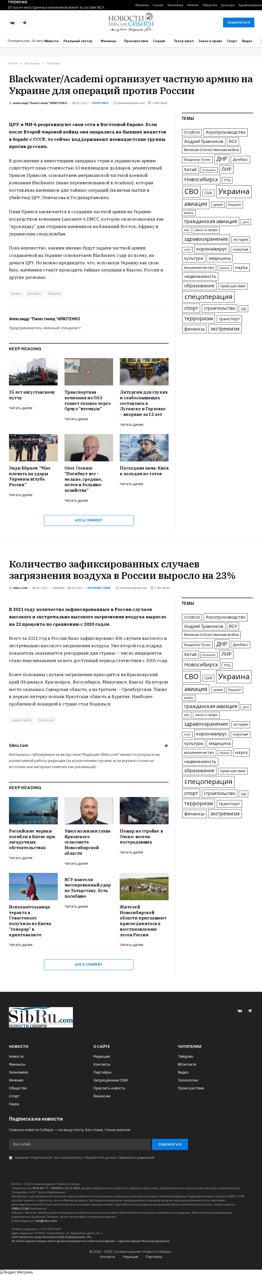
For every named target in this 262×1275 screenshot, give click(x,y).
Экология (45, 720)
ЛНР (226, 169)
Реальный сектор (77, 41)
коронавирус (211, 249)
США (208, 193)
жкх (186, 230)
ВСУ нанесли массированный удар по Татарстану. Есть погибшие (87, 888)
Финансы (142, 5)
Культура (227, 5)
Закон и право (210, 41)
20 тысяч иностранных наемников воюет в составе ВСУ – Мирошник (59, 7)
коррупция (240, 249)
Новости (52, 41)
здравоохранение (206, 239)
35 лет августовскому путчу (32, 395)
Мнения (193, 5)
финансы (194, 329)
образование (199, 285)
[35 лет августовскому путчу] (33, 371)
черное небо (22, 720)
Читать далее (20, 408)
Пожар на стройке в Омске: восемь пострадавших (141, 836)
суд (243, 309)
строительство (219, 308)
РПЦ (227, 180)
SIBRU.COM (20, 1208)
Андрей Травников (203, 141)
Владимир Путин (197, 160)
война (16, 293)
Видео (247, 41)
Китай (190, 169)
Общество (209, 5)
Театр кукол (184, 41)
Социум (157, 5)
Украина (54, 293)
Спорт (232, 41)
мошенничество (199, 268)
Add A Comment (88, 520)
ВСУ (233, 141)
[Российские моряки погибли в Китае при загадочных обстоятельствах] (33, 810)
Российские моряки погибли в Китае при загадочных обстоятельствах (32, 839)
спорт (191, 308)
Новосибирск (201, 179)
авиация (195, 204)
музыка (225, 268)
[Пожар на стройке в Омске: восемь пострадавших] (144, 810)
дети (246, 222)
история (241, 240)
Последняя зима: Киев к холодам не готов (144, 470)
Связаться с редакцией (136, 1157)
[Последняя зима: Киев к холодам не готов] (144, 447)
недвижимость (200, 276)
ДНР (221, 159)
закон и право (206, 230)
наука (241, 267)
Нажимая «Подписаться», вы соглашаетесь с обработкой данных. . (84, 1157)
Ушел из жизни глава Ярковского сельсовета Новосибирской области (87, 842)
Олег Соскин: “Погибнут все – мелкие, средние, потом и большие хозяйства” (83, 479)
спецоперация (208, 296)
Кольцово (209, 170)
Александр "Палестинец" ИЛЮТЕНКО (40, 103)
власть (188, 212)
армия (218, 205)
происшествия (232, 286)
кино (187, 249)
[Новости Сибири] (131, 22)
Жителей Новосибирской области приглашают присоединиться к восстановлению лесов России (143, 920)
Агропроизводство (226, 132)
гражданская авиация (210, 221)
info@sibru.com (46, 1220)
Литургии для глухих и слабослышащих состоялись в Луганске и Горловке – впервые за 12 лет (144, 403)
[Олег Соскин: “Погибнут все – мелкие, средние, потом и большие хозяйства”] (88, 447)
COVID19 (192, 132)
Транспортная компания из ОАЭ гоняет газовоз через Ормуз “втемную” (87, 400)
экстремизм (225, 329)
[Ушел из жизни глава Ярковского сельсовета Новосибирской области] (88, 810)
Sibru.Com (20, 588)
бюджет (234, 205)
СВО (191, 192)
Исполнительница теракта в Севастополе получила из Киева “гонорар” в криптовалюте (30, 920)
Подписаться (238, 22)
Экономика (175, 5)
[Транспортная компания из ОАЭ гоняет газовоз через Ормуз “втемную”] (88, 371)
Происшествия (136, 41)
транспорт (229, 319)
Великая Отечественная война (211, 150)
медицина (220, 258)
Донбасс (35, 293)
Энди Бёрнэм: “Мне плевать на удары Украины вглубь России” (29, 476)
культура (193, 258)
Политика (100, 103)
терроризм (198, 318)
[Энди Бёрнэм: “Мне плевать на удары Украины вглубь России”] (33, 447)
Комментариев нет (131, 103)
